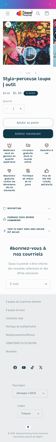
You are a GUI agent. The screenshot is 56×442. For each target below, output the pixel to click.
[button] (7, 13)
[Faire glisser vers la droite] (35, 73)
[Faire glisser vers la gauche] (20, 73)
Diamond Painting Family (27, 433)
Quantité (7, 101)
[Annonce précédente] (6, 4)
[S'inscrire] (45, 284)
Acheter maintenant (28, 134)
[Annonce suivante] (50, 4)
